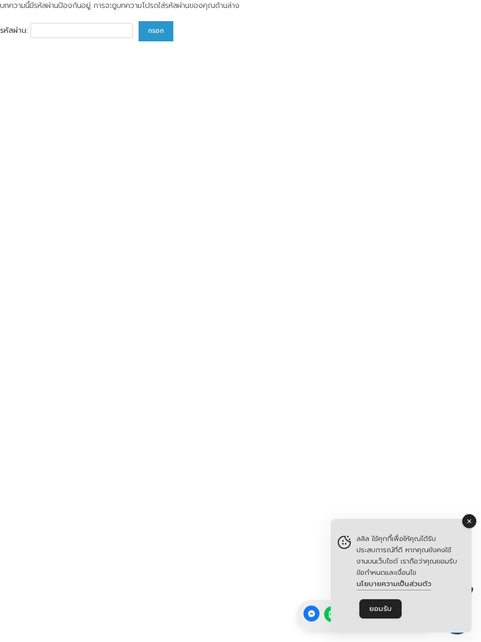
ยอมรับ (380, 608)
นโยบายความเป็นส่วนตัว (394, 584)
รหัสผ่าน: (15, 30)
